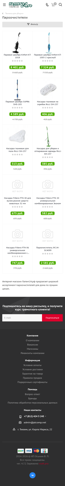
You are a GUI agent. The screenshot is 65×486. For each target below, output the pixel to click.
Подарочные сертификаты (32, 382)
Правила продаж (32, 377)
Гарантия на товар (32, 373)
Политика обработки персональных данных (32, 402)
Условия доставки (33, 369)
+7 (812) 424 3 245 (34, 416)
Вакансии (32, 344)
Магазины (32, 348)
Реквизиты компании (32, 353)
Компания (32, 335)
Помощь (32, 389)
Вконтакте (32, 475)
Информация (32, 360)
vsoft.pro (43, 463)
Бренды (32, 398)
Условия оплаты (32, 365)
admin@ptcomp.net (35, 422)
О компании (32, 340)
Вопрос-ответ (32, 394)
